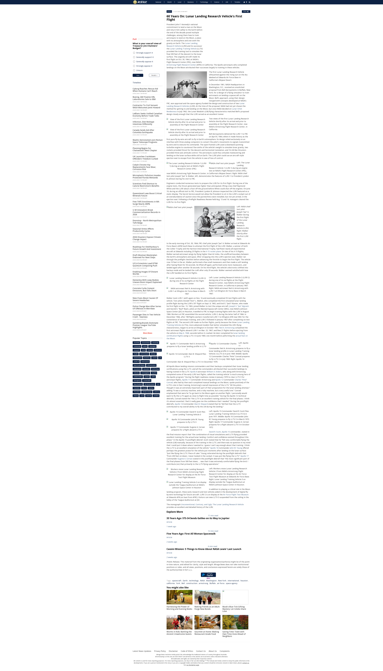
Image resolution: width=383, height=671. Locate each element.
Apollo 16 (214, 448)
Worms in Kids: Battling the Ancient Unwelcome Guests (179, 632)
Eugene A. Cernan (185, 458)
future (144, 388)
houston (244, 580)
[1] (205, 660)
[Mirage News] (141, 2)
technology (194, 580)
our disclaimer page (192, 665)
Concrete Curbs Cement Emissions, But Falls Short (144, 289)
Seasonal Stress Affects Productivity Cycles (143, 229)
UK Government (149, 384)
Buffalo (213, 583)
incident (156, 395)
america (156, 392)
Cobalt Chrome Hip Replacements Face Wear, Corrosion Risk (144, 167)
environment (144, 354)
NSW (143, 350)
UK (160, 358)
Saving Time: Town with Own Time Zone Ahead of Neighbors (234, 634)
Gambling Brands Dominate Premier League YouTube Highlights (145, 325)
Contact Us (201, 651)
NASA (202, 580)
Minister (153, 354)
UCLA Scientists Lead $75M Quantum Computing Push (145, 264)
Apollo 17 (245, 456)
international (233, 580)
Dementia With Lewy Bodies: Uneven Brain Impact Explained (147, 281)
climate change (147, 392)
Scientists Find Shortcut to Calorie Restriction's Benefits (146, 184)
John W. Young (236, 448)
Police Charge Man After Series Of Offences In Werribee (147, 307)
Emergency (137, 380)
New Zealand (138, 384)
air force (220, 583)
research (136, 350)
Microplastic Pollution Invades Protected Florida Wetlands (147, 176)
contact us (245, 663)
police (145, 346)
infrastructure (151, 365)
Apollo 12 (219, 380)
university (155, 342)
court (142, 395)
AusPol (154, 373)
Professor (158, 350)
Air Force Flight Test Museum (236, 494)
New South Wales (139, 365)
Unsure (139, 70)
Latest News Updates (142, 651)
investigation (145, 373)
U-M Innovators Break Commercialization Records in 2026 (146, 212)
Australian (153, 346)
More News (147, 333)
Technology (204, 2)
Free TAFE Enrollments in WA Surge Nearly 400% (146, 202)
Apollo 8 (193, 371)
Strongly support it (144, 53)
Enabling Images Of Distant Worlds (145, 272)
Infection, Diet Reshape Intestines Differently (143, 123)
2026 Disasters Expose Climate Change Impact (147, 238)
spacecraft (176, 580)
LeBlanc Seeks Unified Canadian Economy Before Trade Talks (147, 114)
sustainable (147, 380)
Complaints (225, 651)
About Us (213, 651)
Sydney (151, 388)
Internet (148, 395)
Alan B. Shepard (201, 404)
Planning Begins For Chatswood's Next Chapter (145, 149)
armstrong (203, 583)
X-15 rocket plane (213, 251)
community (137, 346)
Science (216, 2)
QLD (158, 384)
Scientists (137, 388)
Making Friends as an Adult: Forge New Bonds (207, 607)
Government (146, 342)
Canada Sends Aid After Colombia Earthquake (143, 131)
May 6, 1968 (184, 333)
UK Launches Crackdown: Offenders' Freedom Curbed (145, 157)
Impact (136, 395)
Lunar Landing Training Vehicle (183, 48)
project (147, 377)
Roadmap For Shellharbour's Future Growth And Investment (147, 248)
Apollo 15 (226, 432)
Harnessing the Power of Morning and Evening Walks (179, 607)
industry (136, 373)
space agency (231, 583)
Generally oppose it (144, 61)
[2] (206, 660)
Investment (137, 369)
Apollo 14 (179, 404)
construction (191, 583)
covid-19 (136, 361)
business (147, 358)
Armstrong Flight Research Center (181, 65)
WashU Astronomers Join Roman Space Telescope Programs (148, 141)
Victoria (150, 350)
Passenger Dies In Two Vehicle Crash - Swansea (146, 315)
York (178, 583)
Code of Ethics (187, 651)
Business (191, 2)
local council (145, 361)
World (169, 2)
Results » (154, 75)
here (190, 570)
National (158, 2)
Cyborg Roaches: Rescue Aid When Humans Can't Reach (145, 89)
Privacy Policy (160, 651)
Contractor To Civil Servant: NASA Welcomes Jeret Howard (146, 106)
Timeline (237, 2)
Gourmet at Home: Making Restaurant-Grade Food (206, 632)
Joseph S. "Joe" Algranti (239, 306)
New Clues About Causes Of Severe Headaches (145, 299)
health (136, 354)
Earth (185, 580)
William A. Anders (214, 371)
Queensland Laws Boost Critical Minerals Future (147, 194)
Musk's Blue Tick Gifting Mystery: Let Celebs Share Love (234, 609)
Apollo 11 (186, 380)
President (137, 392)
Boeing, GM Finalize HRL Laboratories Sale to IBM (144, 98)
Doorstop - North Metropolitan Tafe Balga (147, 221)
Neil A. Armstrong (226, 327)
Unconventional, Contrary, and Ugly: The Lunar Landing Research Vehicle (212, 504)
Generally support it (145, 57)
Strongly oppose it (144, 66)
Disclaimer (173, 651)
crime (153, 377)
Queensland (138, 358)
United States (138, 377)
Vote (137, 75)
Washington (211, 580)
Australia (136, 342)
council (155, 358)
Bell (183, 583)
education (146, 369)
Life (227, 2)
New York (222, 580)
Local (179, 2)
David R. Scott (215, 432)
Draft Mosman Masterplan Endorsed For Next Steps (145, 256)
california (171, 583)
